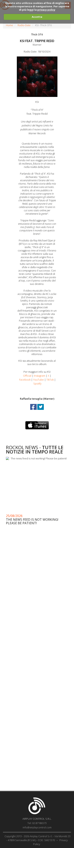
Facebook (25, 379)
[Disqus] (37, 631)
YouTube (38, 379)
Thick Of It (37, 34)
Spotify (37, 383)
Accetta (37, 16)
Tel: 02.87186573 (37, 823)
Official (27, 375)
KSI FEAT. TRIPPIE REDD (37, 41)
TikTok (50, 379)
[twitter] (40, 410)
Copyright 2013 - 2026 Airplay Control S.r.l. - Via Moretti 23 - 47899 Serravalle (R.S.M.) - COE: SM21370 (37, 838)
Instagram (39, 375)
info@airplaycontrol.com (37, 827)
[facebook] (33, 410)
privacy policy (46, 9)
